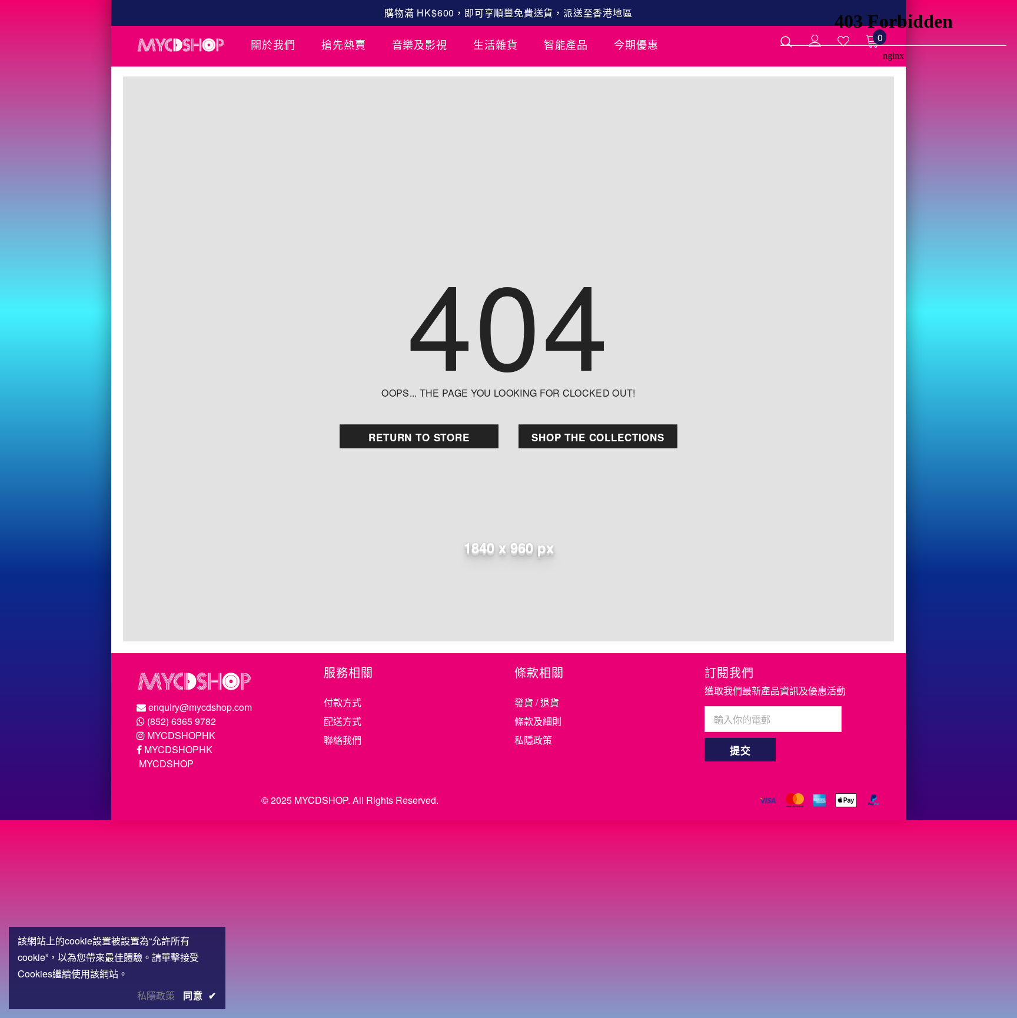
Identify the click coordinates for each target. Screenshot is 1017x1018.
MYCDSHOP (166, 763)
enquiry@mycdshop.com (200, 707)
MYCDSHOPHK (181, 735)
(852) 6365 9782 (181, 721)
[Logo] (185, 45)
